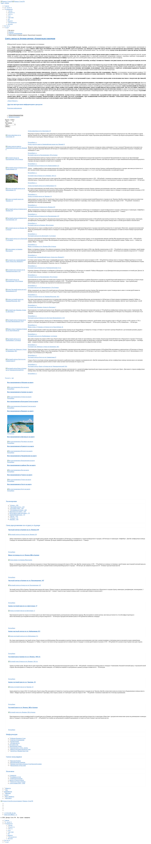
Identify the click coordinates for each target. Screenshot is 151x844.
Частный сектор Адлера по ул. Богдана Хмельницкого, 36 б (46, 318)
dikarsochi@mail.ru (10, 814)
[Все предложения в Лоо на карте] (18, 387)
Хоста (10, 14)
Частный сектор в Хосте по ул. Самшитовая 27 (42, 357)
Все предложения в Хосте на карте (19, 484)
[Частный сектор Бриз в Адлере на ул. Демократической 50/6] (17, 370)
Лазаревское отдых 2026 (18, 765)
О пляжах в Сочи (16, 777)
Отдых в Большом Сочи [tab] (16, 115)
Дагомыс (11, 17)
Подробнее (10, 389)
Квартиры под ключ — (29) (18, 511)
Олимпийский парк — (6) (17, 515)
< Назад (9, 101)
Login (7, 27)
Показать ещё (9, 378)
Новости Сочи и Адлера (18, 781)
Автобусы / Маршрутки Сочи (19, 751)
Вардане (10, 21)
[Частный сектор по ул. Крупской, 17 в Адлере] (17, 240)
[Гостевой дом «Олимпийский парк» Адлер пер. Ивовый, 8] (17, 261)
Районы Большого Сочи (18, 738)
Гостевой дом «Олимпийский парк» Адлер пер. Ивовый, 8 (46, 257)
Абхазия (10, 24)
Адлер (10, 11)
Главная (6, 6)
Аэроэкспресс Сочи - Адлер (19, 748)
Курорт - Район (9, 120)
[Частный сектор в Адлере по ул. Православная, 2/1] (17, 169)
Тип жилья (8, 123)
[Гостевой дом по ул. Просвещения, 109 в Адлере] (17, 159)
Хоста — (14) (14, 516)
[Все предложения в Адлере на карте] (19, 397)
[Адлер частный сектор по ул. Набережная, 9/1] (17, 190)
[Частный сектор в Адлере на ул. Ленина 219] (17, 210)
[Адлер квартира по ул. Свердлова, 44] (17, 136)
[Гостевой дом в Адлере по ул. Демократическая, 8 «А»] (17, 271)
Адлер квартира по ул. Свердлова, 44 (39, 131)
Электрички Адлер (15, 746)
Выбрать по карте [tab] (14, 117)
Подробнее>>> (32, 142)
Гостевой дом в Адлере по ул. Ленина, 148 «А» (42, 175)
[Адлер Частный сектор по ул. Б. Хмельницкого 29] (17, 291)
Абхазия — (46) (14, 519)
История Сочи (14, 744)
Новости (8, 788)
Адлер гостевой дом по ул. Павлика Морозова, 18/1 (43, 296)
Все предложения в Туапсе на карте (19, 475)
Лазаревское (13, 22)
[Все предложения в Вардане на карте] (20, 432)
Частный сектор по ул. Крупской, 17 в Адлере (42, 236)
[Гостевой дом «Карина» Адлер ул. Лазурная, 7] (17, 311)
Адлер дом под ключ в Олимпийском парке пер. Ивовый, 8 (46, 144)
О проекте (8, 7)
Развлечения (15, 741)
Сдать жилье (5, 3)
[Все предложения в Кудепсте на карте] (20, 451)
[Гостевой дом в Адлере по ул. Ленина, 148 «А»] (12, 182)
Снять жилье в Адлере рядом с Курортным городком (30, 38)
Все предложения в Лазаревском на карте (22, 456)
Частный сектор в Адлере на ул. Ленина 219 (41, 207)
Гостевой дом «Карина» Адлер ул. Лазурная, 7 (42, 307)
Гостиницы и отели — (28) (19, 510)
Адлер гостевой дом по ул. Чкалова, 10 (40, 196)
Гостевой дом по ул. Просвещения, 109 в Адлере (42, 155)
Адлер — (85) (14, 505)
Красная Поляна (16, 761)
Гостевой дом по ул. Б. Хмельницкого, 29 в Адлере (43, 287)
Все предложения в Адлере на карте (20, 392)
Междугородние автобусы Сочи (20, 749)
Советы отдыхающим (17, 740)
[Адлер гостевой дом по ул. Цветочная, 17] (21, 610)
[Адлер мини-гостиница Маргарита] (17, 251)
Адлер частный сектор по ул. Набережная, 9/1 (42, 186)
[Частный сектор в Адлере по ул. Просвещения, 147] (17, 219)
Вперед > (15, 101)
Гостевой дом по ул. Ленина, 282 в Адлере (41, 225)
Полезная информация (14, 108)
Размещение (9, 9)
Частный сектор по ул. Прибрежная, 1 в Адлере (42, 336)
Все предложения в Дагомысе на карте (21, 437)
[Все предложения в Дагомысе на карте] (20, 441)
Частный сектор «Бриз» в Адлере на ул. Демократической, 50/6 (47, 366)
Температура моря (16, 778)
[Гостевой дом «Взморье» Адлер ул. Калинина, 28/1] (17, 351)
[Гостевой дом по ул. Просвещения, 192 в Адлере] (17, 281)
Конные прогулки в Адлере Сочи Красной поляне (26, 764)
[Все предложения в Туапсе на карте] (19, 479)
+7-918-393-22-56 (10, 813)
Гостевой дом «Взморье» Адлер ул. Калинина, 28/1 (43, 346)
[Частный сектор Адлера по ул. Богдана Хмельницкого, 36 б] (17, 321)
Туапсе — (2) (14, 518)
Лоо (9, 19)
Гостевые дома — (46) (17, 508)
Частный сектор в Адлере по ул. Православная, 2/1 (43, 165)
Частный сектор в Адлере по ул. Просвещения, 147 (43, 216)
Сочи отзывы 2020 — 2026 (17, 783)
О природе (13, 775)
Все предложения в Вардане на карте (20, 411)
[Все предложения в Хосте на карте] (18, 489)
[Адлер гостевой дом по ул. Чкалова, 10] (17, 201)
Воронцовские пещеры (18, 762)
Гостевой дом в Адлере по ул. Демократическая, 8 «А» (44, 268)
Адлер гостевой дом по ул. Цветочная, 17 (22, 606)
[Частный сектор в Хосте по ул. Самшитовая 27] (17, 361)
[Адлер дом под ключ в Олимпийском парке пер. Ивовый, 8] (17, 149)
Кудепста (12, 12)
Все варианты (10, 796)
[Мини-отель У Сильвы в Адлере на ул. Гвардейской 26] (17, 330)
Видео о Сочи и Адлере (17, 780)
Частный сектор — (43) (18, 507)
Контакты (7, 26)
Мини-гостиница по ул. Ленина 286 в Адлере (42, 246)
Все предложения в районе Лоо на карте (21, 465)
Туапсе (6, 795)
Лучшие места (15, 743)
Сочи (9, 16)
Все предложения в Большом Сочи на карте (22, 402)
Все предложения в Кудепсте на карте (20, 446)
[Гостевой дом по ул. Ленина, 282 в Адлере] (17, 229)
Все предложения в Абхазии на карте (20, 383)
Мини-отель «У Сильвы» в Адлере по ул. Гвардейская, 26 (45, 327)
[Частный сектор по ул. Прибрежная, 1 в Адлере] (17, 340)
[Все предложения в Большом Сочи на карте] (21, 406)
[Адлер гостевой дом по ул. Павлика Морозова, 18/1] (17, 301)
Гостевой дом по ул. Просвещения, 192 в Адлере (42, 277)
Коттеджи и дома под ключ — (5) (20, 513)
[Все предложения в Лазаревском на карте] (21, 460)
